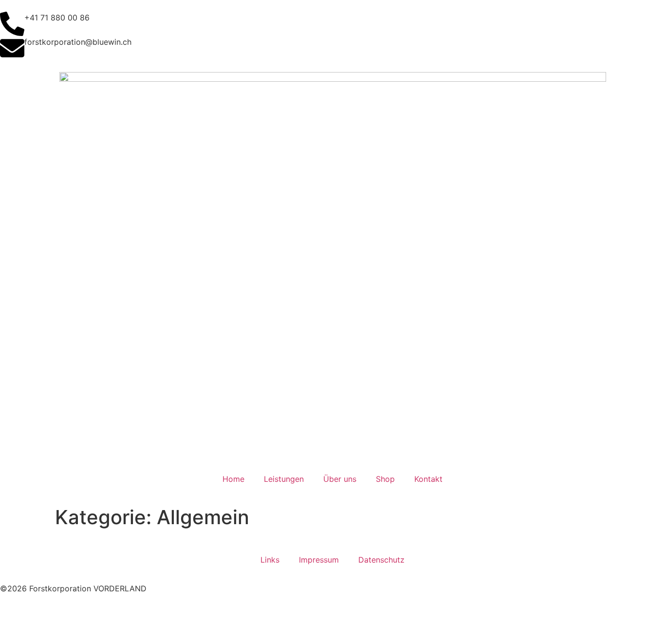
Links (269, 560)
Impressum (319, 560)
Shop (385, 479)
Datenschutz (381, 560)
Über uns (339, 479)
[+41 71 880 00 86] (12, 24)
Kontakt (428, 479)
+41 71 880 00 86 (57, 17)
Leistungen (284, 479)
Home (233, 479)
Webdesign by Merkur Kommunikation (69, 612)
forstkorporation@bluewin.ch (77, 42)
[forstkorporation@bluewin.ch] (12, 48)
